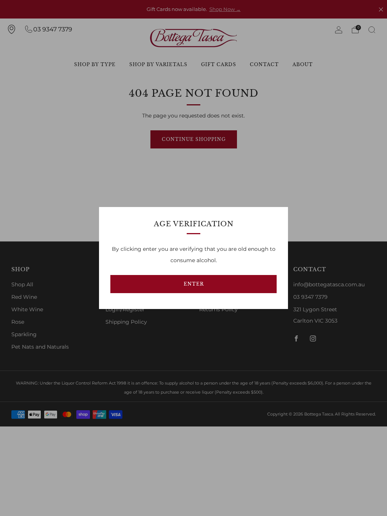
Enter (194, 284)
